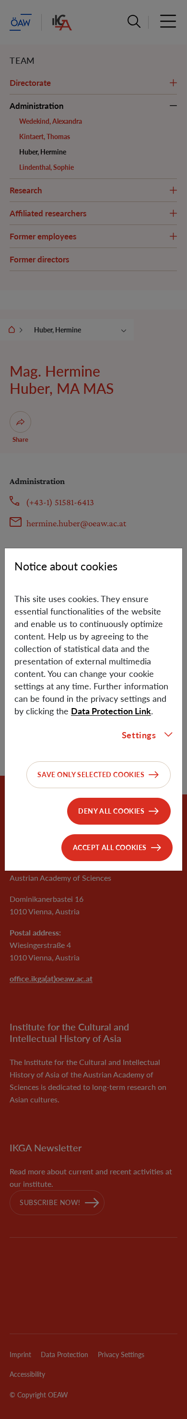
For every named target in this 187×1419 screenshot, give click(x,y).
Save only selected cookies (90, 774)
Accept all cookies (110, 847)
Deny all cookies (111, 811)
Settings (139, 735)
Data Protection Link (111, 711)
